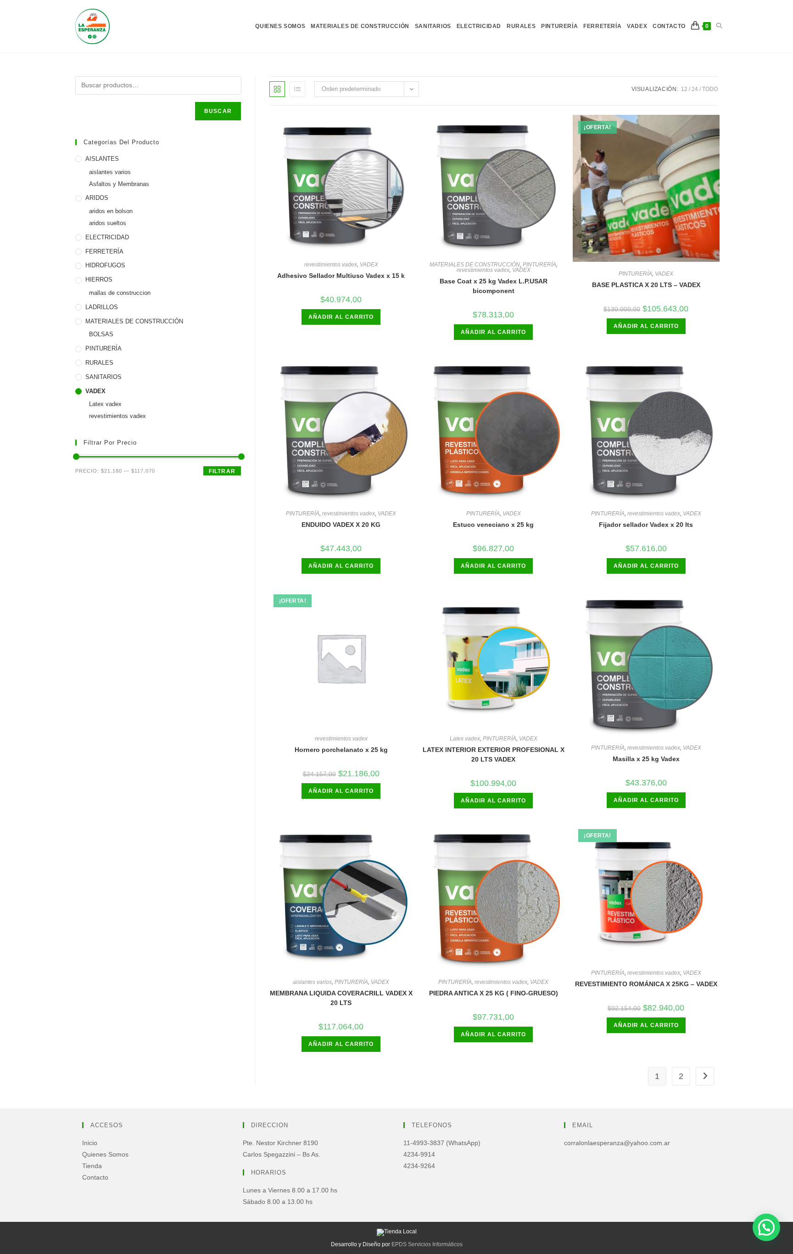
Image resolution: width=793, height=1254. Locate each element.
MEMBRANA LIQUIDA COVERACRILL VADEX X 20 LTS (341, 997)
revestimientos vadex (330, 264)
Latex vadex (465, 738)
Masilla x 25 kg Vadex (646, 759)
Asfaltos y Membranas (119, 184)
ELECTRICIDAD (107, 237)
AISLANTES (102, 158)
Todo (710, 89)
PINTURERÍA (539, 264)
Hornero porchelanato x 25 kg (341, 749)
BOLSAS (101, 334)
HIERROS (98, 279)
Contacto (95, 1177)
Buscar (218, 111)
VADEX (369, 264)
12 (684, 89)
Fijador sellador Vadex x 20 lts (646, 524)
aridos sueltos (107, 223)
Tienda (92, 1165)
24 (695, 89)
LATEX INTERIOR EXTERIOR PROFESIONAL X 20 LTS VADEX (493, 754)
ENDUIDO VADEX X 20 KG (341, 524)
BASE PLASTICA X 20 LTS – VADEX (646, 284)
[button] (766, 1227)
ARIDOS (96, 197)
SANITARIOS (103, 376)
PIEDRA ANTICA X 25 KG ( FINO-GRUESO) (493, 993)
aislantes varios (312, 982)
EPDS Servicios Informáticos (427, 1244)
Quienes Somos (105, 1154)
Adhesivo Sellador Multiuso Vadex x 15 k (341, 275)
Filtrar (222, 471)
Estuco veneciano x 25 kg (493, 524)
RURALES (99, 362)
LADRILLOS (101, 307)
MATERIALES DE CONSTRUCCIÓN (475, 264)
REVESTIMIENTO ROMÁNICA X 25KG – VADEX (646, 984)
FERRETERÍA (104, 251)
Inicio (89, 1143)
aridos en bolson (111, 211)
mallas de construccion (120, 292)
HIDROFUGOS (105, 265)
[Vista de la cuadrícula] (277, 89)
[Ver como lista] (297, 89)
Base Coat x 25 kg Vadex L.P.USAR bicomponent (493, 285)
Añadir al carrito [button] (341, 317)
